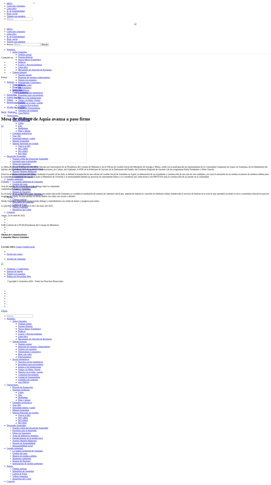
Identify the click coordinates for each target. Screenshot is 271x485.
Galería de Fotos (19, 474)
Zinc (20, 395)
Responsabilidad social (22, 446)
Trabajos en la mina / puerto (30, 103)
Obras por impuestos (21, 164)
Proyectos (16, 87)
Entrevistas (17, 90)
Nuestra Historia (25, 57)
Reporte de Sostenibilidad (23, 443)
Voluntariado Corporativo (29, 82)
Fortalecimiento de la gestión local (27, 438)
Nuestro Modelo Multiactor (24, 171)
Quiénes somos (25, 54)
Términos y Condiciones (18, 269)
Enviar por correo (14, 254)
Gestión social (28, 247)
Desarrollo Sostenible (17, 425)
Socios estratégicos (20, 359)
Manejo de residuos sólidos (24, 456)
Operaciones (13, 115)
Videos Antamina (20, 476)
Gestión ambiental (15, 179)
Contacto (11, 212)
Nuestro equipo (25, 75)
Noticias (10, 82)
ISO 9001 (22, 423)
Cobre (21, 123)
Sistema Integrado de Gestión (25, 413)
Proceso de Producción (22, 387)
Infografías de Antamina (23, 471)
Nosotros (11, 49)
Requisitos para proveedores (30, 95)
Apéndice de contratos (28, 110)
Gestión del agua (19, 184)
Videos (10, 100)
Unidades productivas (22, 402)
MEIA (10, 3)
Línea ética (12, 8)
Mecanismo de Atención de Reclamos (35, 70)
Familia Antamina (20, 92)
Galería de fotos (14, 97)
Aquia (19, 247)
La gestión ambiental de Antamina (27, 181)
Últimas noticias (19, 199)
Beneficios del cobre (16, 102)
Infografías (11, 95)
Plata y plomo (24, 400)
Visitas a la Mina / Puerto (29, 100)
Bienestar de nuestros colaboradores (34, 77)
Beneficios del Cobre (21, 209)
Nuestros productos (21, 390)
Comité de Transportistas (29, 108)
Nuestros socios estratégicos (30, 93)
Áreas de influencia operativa (25, 435)
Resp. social (12, 13)
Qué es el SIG (24, 415)
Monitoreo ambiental (21, 458)
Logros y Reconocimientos (30, 65)
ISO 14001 (23, 418)
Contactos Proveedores (28, 105)
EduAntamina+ (25, 87)
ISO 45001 (23, 420)
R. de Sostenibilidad (16, 11)
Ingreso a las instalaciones (29, 98)
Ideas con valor (25, 85)
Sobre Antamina (19, 52)
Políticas (22, 62)
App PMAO (23, 113)
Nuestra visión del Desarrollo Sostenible (30, 428)
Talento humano (19, 72)
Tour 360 (16, 405)
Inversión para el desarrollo (24, 430)
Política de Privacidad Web (19, 276)
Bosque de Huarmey (21, 192)
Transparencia (18, 84)
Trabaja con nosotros (16, 16)
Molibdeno (23, 397)
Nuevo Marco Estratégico (29, 59)
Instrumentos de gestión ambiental (27, 463)
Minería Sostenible (20, 410)
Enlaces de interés (15, 271)
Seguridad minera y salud (23, 407)
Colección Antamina (16, 6)
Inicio (3, 112)
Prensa (10, 466)
